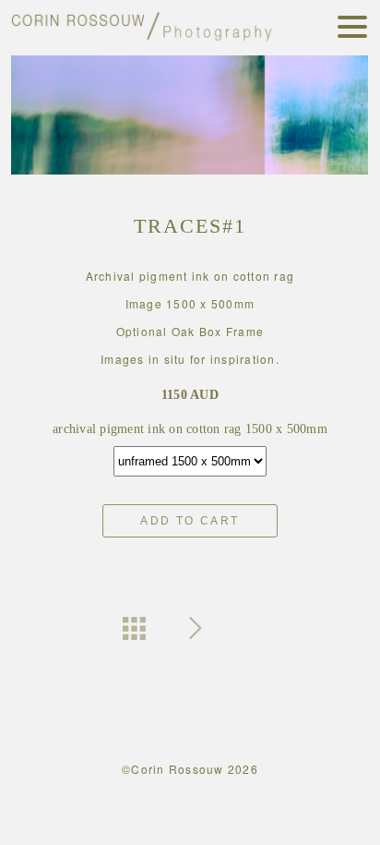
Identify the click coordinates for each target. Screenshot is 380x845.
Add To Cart (189, 520)
